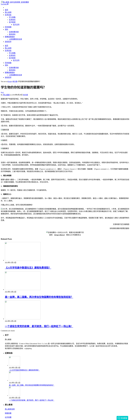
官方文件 (16, 24)
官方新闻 (12, 22)
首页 (6, 10)
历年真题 (8, 27)
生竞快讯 (12, 20)
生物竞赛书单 (14, 32)
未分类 (25, 95)
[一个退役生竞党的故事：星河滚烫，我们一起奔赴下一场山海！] (23, 319)
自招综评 (8, 41)
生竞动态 (8, 15)
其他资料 (12, 34)
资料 (6, 29)
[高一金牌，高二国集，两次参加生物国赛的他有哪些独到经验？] (23, 289)
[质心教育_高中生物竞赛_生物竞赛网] (15, 2)
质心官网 (8, 12)
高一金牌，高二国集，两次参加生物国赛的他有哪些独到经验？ (39, 297)
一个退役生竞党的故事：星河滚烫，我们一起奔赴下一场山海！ (39, 326)
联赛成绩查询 (10, 37)
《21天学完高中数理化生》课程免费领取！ (28, 267)
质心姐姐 (6, 95)
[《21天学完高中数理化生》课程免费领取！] (23, 260)
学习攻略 (12, 17)
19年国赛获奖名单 (15, 39)
